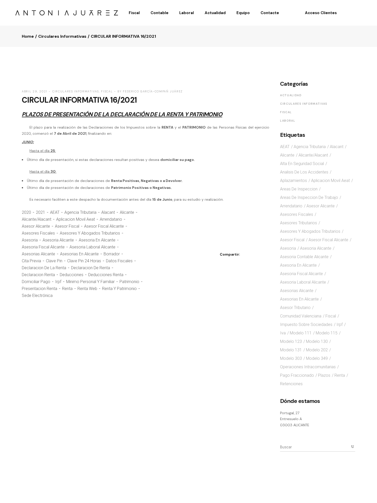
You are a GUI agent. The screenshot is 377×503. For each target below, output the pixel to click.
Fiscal (107, 91)
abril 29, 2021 (34, 91)
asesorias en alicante (79, 254)
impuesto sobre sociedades (306, 324)
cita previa (31, 260)
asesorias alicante (38, 254)
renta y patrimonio (119, 288)
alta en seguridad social (302, 163)
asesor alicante (36, 226)
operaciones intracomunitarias (308, 366)
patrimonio (129, 281)
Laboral (287, 120)
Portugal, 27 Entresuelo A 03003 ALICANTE (294, 419)
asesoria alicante (58, 240)
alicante (127, 212)
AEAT (54, 212)
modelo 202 (317, 349)
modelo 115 (327, 333)
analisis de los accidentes (304, 172)
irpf (58, 281)
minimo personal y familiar (90, 281)
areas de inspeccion (299, 189)
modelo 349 (317, 358)
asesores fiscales (38, 233)
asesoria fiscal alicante (43, 247)
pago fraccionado (297, 375)
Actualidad (291, 95)
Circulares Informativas (62, 36)
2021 (40, 212)
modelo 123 (291, 341)
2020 (26, 212)
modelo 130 (317, 341)
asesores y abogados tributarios (90, 233)
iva (283, 333)
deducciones (71, 274)
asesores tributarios (298, 222)
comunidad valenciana (300, 316)
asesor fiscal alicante (104, 226)
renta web (87, 288)
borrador (112, 254)
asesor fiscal (67, 226)
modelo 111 (301, 333)
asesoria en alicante (97, 240)
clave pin (54, 260)
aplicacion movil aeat (75, 219)
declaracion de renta (90, 267)
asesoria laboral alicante (92, 247)
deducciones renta (105, 274)
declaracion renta (38, 274)
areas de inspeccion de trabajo (309, 197)
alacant (108, 212)
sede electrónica (37, 295)
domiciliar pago (36, 281)
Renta (67, 288)
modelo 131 (291, 349)
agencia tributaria (80, 212)
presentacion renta (39, 288)
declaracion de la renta (44, 267)
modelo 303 (291, 358)
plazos (324, 375)
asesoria (30, 240)
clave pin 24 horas (84, 260)
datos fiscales (119, 260)
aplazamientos (293, 180)
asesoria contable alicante (304, 256)
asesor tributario (295, 307)
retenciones (291, 383)
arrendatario (111, 219)
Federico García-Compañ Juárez (153, 91)
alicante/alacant (36, 219)
